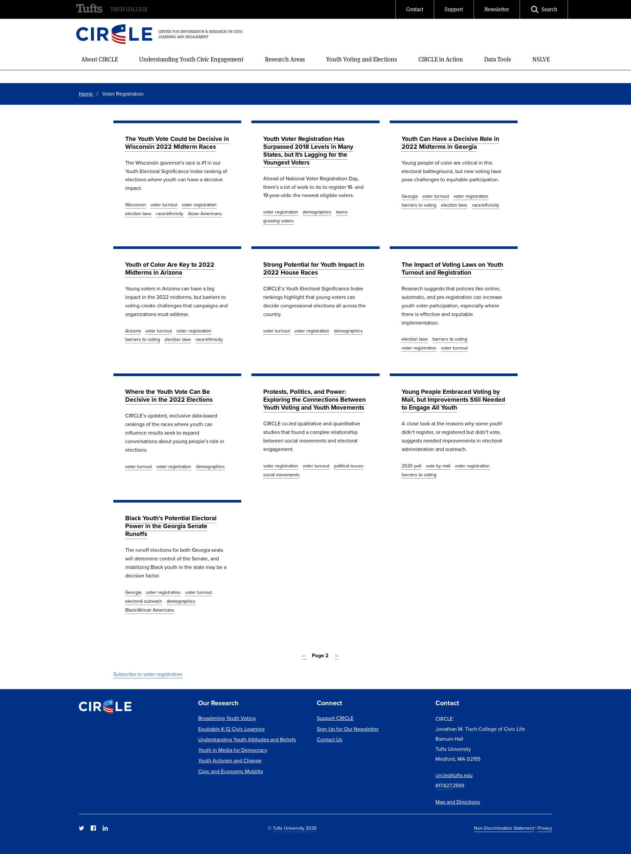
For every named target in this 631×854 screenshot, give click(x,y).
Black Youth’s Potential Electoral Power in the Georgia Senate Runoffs (171, 526)
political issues (348, 465)
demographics (317, 212)
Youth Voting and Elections (361, 59)
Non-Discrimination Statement (504, 828)
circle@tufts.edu (454, 775)
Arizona (133, 330)
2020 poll (411, 465)
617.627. (444, 785)
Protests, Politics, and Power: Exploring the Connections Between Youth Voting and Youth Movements (314, 399)
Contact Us (329, 739)
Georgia (410, 196)
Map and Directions (457, 802)
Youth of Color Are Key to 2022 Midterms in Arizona (169, 268)
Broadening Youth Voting (227, 718)
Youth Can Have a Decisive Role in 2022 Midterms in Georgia (450, 142)
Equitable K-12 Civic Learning (231, 729)
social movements (281, 474)
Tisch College (129, 9)
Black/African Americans (149, 610)
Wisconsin (135, 204)
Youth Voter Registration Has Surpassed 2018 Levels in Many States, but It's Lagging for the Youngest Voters (308, 150)
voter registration (199, 204)
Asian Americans (205, 213)
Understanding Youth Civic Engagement (191, 59)
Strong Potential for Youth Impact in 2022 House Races (313, 268)
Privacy (545, 828)
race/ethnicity (169, 213)
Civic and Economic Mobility (230, 771)
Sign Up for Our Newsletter (348, 729)
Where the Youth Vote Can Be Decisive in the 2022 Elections (169, 395)
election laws (138, 213)
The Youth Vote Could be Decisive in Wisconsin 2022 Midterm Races (177, 142)
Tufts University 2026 (294, 828)
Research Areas (285, 59)
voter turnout (164, 204)
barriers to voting (419, 205)
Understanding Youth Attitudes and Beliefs (247, 739)
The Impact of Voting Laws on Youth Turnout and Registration (452, 268)
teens (342, 212)
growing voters (278, 220)
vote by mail (438, 465)
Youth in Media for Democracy (232, 750)
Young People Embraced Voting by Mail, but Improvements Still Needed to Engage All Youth (453, 399)
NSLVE (541, 59)
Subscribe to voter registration (147, 674)
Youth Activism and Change (230, 760)
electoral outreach (143, 601)
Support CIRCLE (335, 718)
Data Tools (497, 59)
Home (86, 94)
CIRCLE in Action (440, 59)
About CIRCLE (99, 59)
